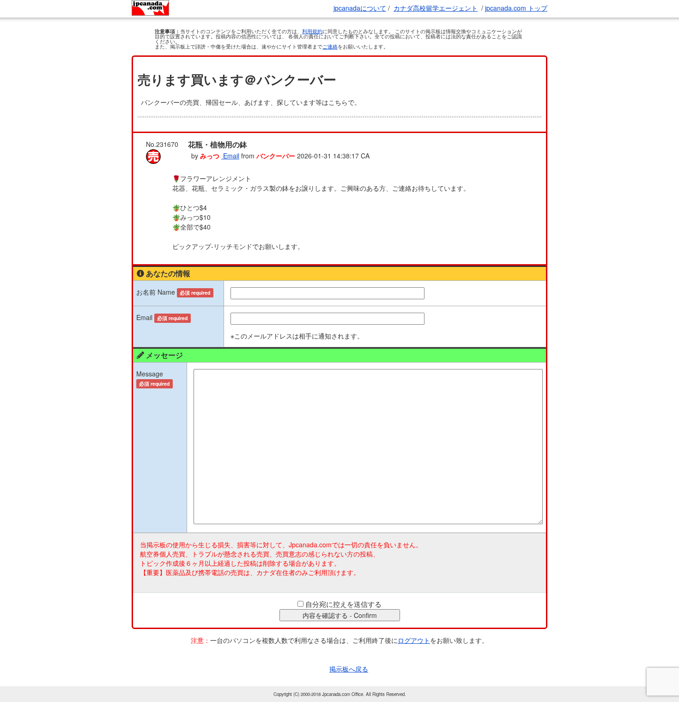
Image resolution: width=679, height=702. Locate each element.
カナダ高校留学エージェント (436, 7)
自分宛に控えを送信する (343, 604)
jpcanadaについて (359, 7)
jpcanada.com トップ (516, 7)
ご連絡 (330, 46)
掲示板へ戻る (348, 668)
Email (230, 155)
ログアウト (414, 640)
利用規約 (312, 31)
